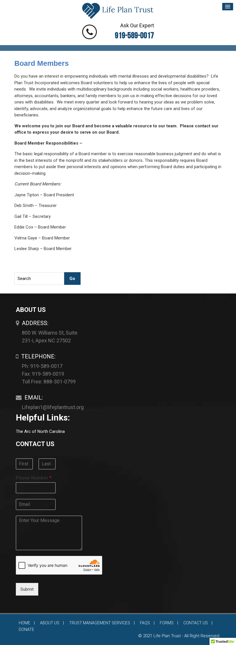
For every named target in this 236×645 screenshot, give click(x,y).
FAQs (145, 623)
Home (24, 623)
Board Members (41, 63)
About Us (49, 623)
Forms (167, 623)
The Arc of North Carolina (40, 431)
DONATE (26, 629)
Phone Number (34, 478)
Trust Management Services (99, 623)
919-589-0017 (134, 35)
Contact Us (195, 623)
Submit (27, 589)
